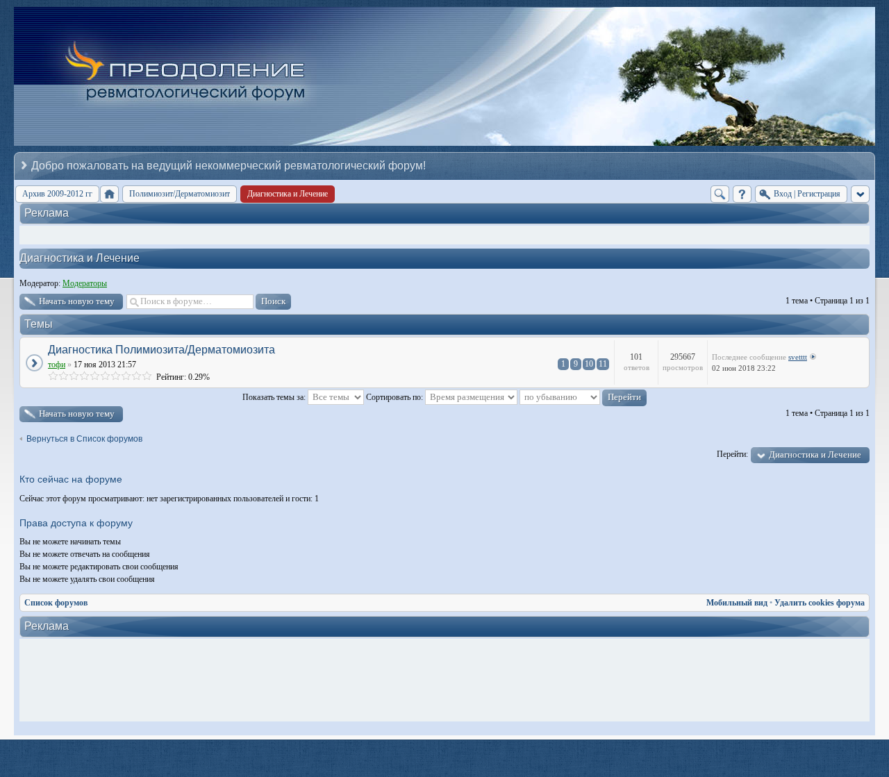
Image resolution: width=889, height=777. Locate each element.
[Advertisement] (448, 680)
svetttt (797, 357)
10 (589, 364)
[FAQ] (742, 194)
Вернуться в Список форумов (84, 439)
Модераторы (85, 283)
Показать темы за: (275, 397)
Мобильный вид (736, 603)
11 (603, 364)
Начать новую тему (77, 301)
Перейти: (732, 454)
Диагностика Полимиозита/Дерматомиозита (161, 350)
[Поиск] (720, 194)
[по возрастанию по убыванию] (583, 397)
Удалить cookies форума (819, 603)
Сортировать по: (395, 397)
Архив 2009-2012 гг (57, 194)
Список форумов (56, 603)
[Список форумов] (109, 194)
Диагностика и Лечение (79, 258)
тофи (56, 364)
